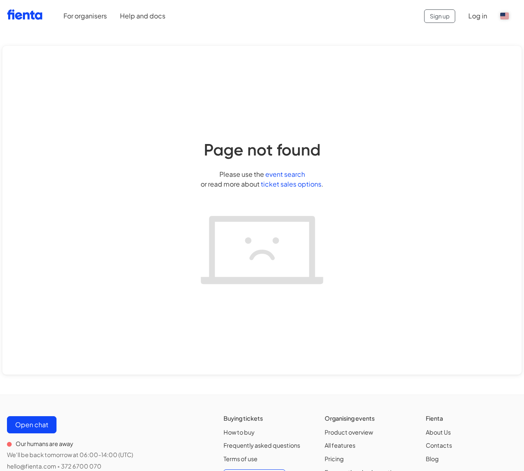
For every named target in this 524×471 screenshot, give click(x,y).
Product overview (349, 432)
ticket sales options (291, 184)
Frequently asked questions (262, 445)
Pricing (334, 458)
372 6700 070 (81, 466)
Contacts (439, 445)
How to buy (239, 432)
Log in (477, 15)
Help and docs (142, 15)
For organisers (85, 15)
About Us (438, 432)
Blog (432, 458)
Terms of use (240, 458)
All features (340, 445)
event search (285, 174)
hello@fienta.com (31, 466)
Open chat (31, 424)
